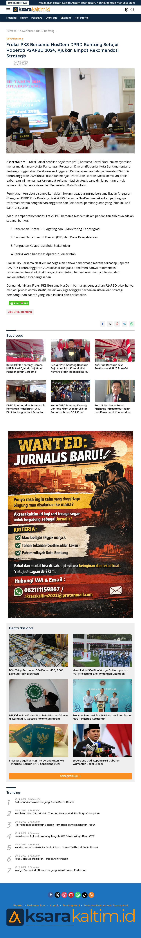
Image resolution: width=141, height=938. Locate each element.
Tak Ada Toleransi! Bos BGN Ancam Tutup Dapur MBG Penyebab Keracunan (102, 717)
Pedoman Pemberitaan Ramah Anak (106, 905)
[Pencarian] (132, 10)
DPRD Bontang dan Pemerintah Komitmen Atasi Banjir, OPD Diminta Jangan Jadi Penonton (25, 409)
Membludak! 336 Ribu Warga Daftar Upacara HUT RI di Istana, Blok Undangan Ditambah (100, 672)
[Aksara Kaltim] (31, 9)
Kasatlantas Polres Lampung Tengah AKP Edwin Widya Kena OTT (55, 836)
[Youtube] (71, 895)
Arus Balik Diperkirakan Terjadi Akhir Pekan (41, 858)
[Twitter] (57, 895)
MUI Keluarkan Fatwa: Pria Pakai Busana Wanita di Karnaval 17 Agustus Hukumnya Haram (38, 717)
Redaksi (18, 905)
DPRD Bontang (14, 38)
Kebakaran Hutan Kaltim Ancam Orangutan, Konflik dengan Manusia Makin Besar (59, 2)
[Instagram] (64, 895)
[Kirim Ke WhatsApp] (132, 324)
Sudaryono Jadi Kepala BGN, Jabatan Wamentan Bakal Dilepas (96, 762)
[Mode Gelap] (126, 10)
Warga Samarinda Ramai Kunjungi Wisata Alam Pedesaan (50, 870)
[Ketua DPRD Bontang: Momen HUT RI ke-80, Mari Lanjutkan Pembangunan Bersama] (26, 350)
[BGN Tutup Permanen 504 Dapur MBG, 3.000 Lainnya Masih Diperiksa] (38, 650)
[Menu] (8, 10)
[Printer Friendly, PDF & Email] (19, 303)
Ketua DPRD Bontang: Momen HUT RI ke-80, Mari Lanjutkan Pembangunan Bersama (24, 368)
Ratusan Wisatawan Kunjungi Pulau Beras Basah (44, 802)
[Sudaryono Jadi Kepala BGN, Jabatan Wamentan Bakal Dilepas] (102, 740)
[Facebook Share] (102, 324)
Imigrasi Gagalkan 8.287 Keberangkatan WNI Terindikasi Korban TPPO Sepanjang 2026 (36, 762)
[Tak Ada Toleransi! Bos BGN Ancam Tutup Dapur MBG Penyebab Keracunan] (102, 695)
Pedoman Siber (36, 905)
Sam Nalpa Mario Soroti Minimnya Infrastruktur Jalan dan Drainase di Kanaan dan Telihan (112, 409)
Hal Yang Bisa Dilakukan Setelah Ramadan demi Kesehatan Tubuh (55, 824)
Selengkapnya (69, 776)
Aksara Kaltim (21, 61)
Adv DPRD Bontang (20, 311)
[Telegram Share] (124, 324)
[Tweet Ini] (110, 324)
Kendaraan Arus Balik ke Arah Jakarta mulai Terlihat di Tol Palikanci (56, 847)
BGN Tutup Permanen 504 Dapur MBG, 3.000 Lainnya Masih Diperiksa (36, 672)
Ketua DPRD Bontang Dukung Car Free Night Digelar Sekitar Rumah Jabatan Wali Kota (69, 409)
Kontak (54, 905)
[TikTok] (85, 895)
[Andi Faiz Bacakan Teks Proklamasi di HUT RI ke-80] (115, 350)
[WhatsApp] (78, 895)
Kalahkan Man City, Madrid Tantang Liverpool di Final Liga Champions (57, 813)
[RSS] (91, 895)
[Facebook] (51, 895)
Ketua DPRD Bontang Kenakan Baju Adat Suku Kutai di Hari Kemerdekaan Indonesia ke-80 (69, 368)
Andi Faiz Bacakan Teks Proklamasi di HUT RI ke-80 (111, 366)
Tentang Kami (71, 905)
